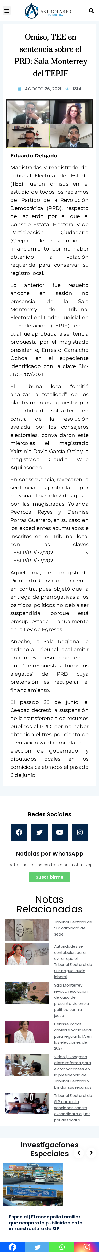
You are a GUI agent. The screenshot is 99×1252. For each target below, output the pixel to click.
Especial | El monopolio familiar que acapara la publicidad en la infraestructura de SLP (46, 1223)
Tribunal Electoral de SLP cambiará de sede (73, 928)
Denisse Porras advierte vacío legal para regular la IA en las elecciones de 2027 (73, 1036)
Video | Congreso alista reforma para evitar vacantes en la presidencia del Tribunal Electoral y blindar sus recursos (72, 1072)
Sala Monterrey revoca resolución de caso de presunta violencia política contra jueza (71, 1000)
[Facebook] (19, 832)
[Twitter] (39, 832)
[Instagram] (80, 832)
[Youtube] (60, 832)
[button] (7, 10)
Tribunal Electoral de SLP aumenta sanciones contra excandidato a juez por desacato (73, 1108)
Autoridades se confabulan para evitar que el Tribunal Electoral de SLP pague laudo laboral (73, 961)
